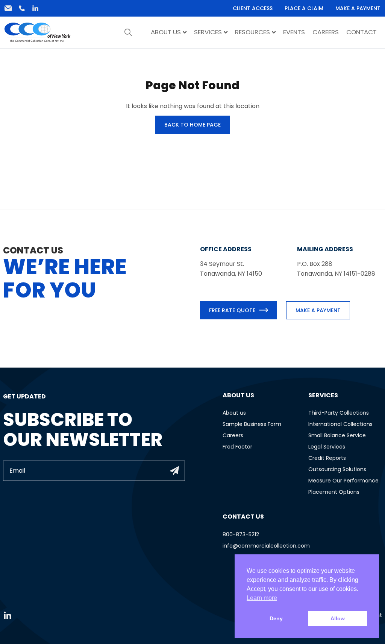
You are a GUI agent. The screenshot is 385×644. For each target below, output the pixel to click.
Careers (233, 435)
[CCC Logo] (38, 32)
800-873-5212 (241, 534)
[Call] (22, 8)
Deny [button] (276, 618)
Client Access (253, 8)
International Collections (340, 424)
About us (234, 413)
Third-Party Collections (338, 413)
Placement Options (333, 492)
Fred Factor (237, 446)
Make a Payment (357, 8)
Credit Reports (327, 458)
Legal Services (326, 446)
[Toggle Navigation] (128, 32)
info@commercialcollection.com (266, 545)
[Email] (8, 8)
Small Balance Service (337, 435)
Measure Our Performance (343, 480)
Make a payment (318, 310)
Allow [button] (337, 618)
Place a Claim (304, 8)
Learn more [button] (262, 598)
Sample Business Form (252, 424)
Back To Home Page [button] (192, 124)
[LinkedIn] (35, 8)
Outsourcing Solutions (337, 469)
